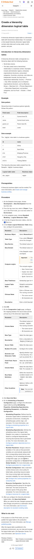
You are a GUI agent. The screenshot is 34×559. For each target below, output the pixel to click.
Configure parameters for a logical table (18, 465)
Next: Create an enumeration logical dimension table (24, 540)
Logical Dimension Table (9, 15)
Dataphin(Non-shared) (21, 10)
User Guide (6, 12)
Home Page (4, 10)
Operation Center (20, 533)
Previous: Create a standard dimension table (7, 540)
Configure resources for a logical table (17, 494)
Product (29, 33)
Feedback (19, 548)
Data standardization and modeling (12, 13)
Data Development (15, 12)
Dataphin (11, 10)
